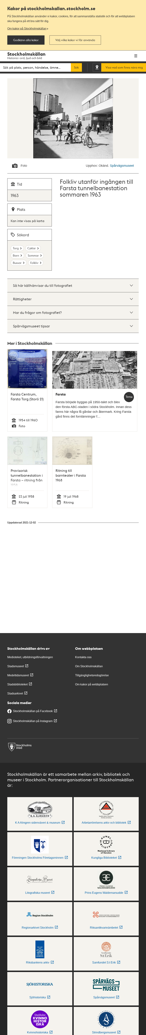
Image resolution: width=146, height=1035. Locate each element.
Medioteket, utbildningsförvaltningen (30, 657)
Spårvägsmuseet (122, 165)
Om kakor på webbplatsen (91, 684)
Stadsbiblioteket (17, 684)
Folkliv (34, 263)
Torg (16, 248)
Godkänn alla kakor (26, 40)
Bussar (17, 263)
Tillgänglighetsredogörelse (92, 675)
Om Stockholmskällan (89, 666)
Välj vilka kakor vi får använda (75, 40)
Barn (16, 255)
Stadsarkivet (15, 693)
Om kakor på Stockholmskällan (26, 28)
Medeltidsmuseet (18, 675)
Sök (76, 67)
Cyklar (31, 248)
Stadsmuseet (15, 666)
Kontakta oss (83, 657)
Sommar (33, 255)
